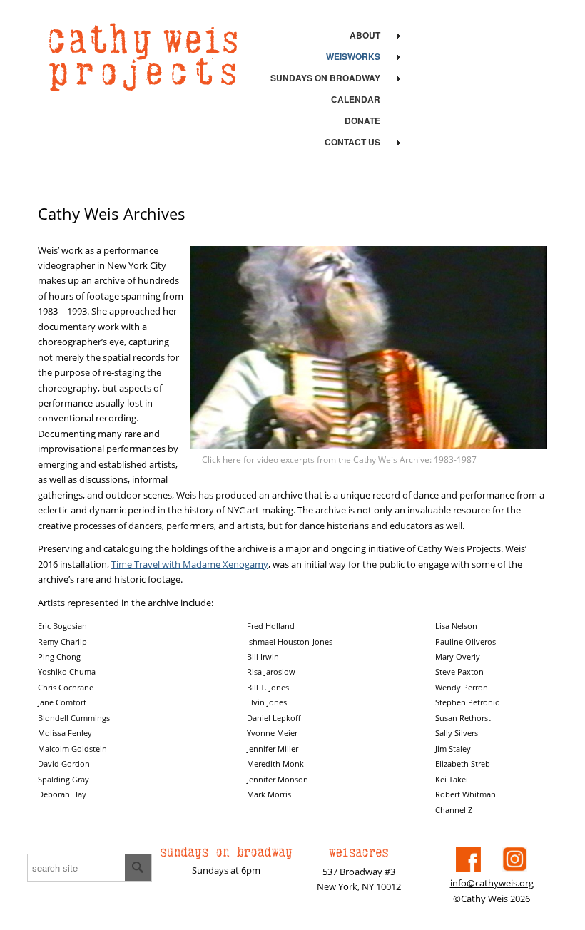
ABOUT (365, 35)
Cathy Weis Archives (111, 213)
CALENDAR (355, 99)
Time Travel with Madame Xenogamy (189, 564)
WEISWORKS (353, 56)
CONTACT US (352, 142)
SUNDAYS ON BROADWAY (325, 77)
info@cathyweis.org (492, 883)
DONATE (362, 120)
